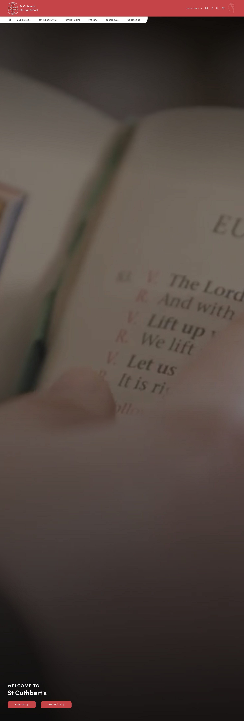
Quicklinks (193, 8)
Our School (23, 20)
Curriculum (112, 20)
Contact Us (133, 20)
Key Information (48, 20)
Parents (93, 20)
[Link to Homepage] (27, 8)
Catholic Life (73, 20)
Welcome (20, 704)
